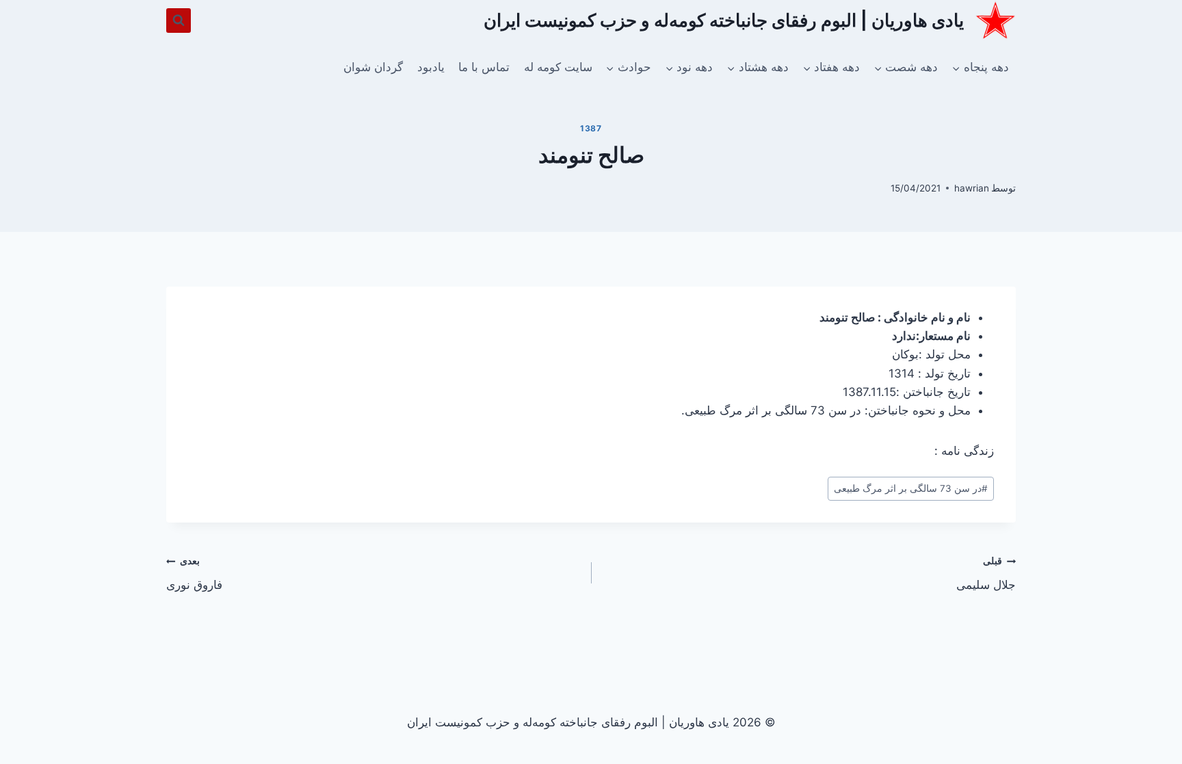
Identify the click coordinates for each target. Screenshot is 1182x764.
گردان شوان (373, 67)
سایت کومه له (558, 67)
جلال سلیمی (986, 573)
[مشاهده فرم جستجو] (178, 20)
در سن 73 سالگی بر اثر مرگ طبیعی (911, 488)
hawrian (971, 188)
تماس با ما (484, 67)
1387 (590, 128)
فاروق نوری (194, 573)
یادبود (431, 67)
